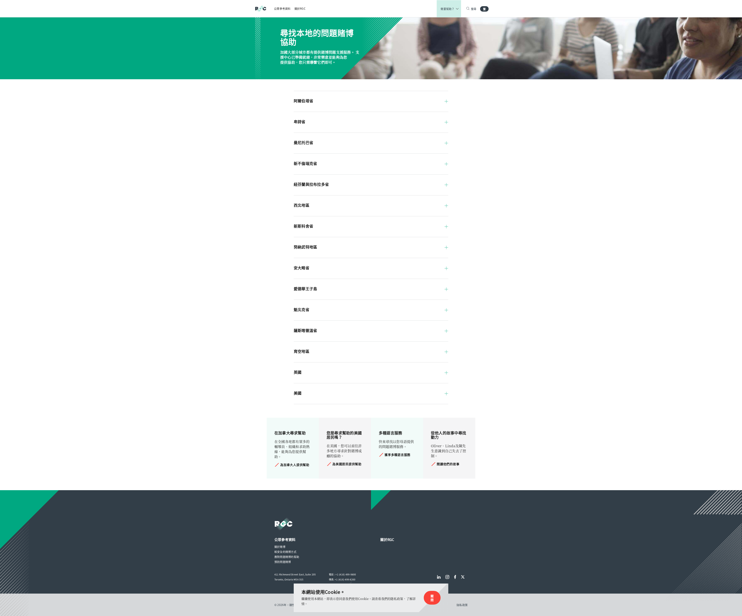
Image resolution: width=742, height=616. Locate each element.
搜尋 (474, 9)
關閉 (432, 598)
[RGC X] (463, 577)
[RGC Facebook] (455, 577)
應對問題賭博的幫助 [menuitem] (286, 557)
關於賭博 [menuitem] (279, 547)
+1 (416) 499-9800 (345, 574)
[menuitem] (282, 9)
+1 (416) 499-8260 (345, 579)
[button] (371, 99)
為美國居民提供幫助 (347, 464)
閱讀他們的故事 (448, 464)
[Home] (262, 8)
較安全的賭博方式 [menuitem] (285, 552)
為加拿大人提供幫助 (294, 464)
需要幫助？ (447, 9)
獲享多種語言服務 (397, 454)
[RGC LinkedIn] (438, 577)
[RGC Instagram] (447, 577)
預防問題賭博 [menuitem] (282, 562)
